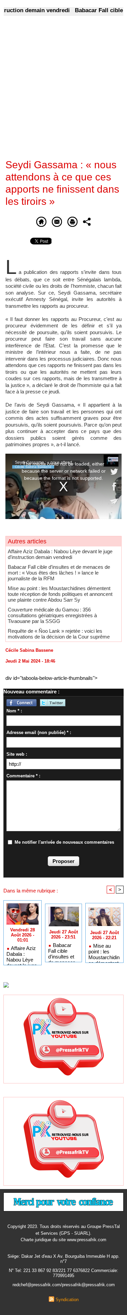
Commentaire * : (23, 775)
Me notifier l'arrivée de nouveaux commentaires (64, 842)
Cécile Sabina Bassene (29, 650)
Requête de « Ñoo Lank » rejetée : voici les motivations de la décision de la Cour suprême (59, 634)
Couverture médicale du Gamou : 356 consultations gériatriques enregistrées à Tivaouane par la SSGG (52, 615)
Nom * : (14, 710)
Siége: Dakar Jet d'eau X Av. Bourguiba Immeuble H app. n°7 (63, 1259)
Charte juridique (36, 1239)
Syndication (67, 1299)
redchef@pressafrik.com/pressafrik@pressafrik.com (64, 1284)
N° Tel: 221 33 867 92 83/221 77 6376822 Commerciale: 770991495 (63, 1273)
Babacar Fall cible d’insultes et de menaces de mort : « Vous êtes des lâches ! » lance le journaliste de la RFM (59, 572)
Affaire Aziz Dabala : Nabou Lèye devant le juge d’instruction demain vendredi (60, 554)
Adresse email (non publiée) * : (38, 732)
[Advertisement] (58, 91)
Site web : (16, 754)
